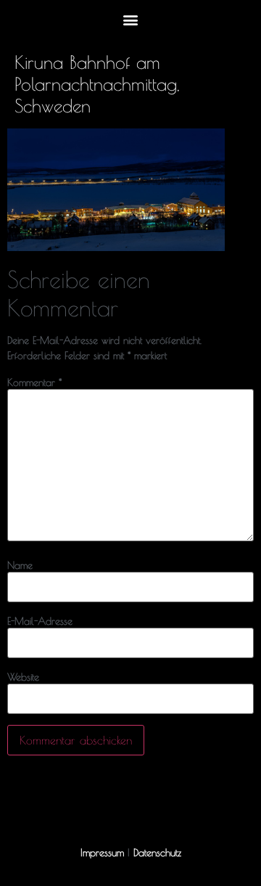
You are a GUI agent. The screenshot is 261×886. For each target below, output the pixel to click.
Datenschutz (157, 852)
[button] (131, 19)
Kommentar (34, 382)
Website (23, 677)
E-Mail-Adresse (39, 621)
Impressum (102, 852)
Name (20, 565)
